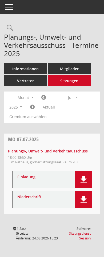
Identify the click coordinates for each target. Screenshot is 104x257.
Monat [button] (24, 97)
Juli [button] (71, 97)
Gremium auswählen (28, 116)
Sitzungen (69, 80)
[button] (83, 179)
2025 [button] (14, 107)
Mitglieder (69, 68)
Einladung (26, 177)
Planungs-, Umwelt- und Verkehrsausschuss (48, 151)
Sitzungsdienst (80, 236)
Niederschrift (29, 197)
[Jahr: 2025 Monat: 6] (43, 97)
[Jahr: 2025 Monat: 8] (32, 107)
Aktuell (49, 107)
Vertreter (25, 80)
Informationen (25, 68)
